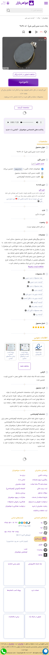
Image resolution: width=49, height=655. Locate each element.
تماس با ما (21, 480)
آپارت (40, 532)
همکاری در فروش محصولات (16, 502)
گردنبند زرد (39, 314)
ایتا (41, 527)
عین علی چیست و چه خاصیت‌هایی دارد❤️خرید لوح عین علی (24, 200)
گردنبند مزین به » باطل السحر (33, 298)
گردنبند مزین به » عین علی (34, 294)
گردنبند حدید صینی (36, 282)
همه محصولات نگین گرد (34, 310)
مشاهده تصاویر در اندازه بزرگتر (24, 74)
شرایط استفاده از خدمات (39, 497)
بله (41, 522)
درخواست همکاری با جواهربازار (15, 506)
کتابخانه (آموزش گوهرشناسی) (15, 488)
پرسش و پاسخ (20, 493)
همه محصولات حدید (35, 286)
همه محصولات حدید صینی (33, 278)
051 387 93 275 (11, 532)
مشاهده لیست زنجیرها (36, 266)
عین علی (42, 190)
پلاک (38, 18)
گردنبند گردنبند (37, 302)
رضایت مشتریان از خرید (39, 506)
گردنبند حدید (38, 290)
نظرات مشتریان (20, 484)
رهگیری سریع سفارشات (39, 480)
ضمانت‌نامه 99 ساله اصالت (38, 484)
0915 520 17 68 (10, 522)
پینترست (39, 549)
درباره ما (22, 475)
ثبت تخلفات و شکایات (40, 510)
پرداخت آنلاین (42, 475)
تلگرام (40, 544)
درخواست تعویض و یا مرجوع (38, 502)
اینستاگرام (38, 539)
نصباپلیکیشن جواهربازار (21, 550)
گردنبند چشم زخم (37, 306)
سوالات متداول (42, 493)
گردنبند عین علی (29, 18)
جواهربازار (45, 18)
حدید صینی (37, 164)
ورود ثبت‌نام (3, 3)
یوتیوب (40, 554)
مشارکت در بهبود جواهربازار (16, 497)
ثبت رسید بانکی (42, 488)
